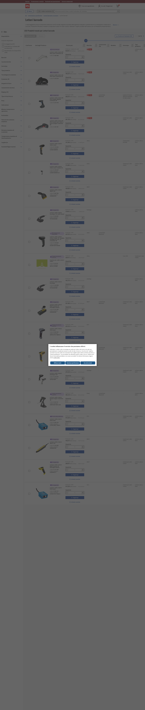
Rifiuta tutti (57, 363)
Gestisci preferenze (73, 363)
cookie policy (56, 357)
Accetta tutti (88, 363)
